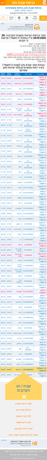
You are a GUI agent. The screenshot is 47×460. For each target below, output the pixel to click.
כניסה (3, 3)
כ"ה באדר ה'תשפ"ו (42, 229)
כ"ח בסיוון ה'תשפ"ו (42, 312)
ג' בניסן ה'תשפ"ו (42, 234)
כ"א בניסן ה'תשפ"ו (42, 255)
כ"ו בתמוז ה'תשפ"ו (42, 333)
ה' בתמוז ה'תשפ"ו (42, 317)
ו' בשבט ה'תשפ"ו (42, 192)
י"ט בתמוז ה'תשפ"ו (42, 328)
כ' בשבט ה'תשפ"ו (42, 203)
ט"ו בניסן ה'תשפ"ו (42, 244)
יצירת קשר (9, 451)
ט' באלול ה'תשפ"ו (42, 364)
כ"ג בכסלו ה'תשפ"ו (42, 161)
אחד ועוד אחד (14, 455)
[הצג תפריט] (44, 2)
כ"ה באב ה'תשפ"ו (42, 354)
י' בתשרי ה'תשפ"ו (42, 94)
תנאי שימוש (32, 451)
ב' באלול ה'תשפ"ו (42, 359)
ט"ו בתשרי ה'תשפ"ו (42, 104)
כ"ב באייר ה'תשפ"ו (42, 281)
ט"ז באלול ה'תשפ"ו (41, 369)
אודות (41, 451)
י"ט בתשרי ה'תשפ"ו (42, 109)
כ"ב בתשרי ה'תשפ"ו (41, 114)
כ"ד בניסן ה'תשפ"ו (42, 260)
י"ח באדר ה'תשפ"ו (42, 224)
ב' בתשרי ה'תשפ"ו (42, 83)
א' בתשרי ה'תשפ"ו (42, 78)
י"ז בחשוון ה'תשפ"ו (42, 135)
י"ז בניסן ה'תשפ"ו (42, 250)
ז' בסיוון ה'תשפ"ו (42, 296)
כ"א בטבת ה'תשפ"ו (42, 182)
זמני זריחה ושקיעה (23, 428)
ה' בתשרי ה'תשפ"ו (42, 88)
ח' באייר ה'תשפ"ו (42, 270)
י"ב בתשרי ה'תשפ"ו (42, 99)
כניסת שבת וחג (23, 410)
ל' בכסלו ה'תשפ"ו (42, 166)
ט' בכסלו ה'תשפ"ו (42, 151)
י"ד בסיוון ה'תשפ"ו (42, 302)
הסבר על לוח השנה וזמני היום (23, 435)
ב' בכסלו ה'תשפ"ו (42, 146)
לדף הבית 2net (23, 416)
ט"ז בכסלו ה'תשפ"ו (42, 156)
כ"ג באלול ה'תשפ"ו (42, 374)
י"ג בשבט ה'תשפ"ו (42, 198)
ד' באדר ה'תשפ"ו (42, 213)
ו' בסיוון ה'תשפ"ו (42, 291)
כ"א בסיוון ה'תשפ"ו (42, 307)
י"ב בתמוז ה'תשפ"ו (42, 322)
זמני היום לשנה (23, 422)
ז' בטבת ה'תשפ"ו (42, 172)
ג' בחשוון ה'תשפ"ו (42, 125)
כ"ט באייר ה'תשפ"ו (42, 286)
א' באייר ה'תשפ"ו (42, 265)
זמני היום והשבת (23, 403)
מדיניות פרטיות (20, 451)
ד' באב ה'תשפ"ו (42, 338)
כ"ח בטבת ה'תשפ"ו (42, 187)
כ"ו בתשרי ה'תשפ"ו (42, 120)
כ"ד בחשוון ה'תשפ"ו (42, 140)
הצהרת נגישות (32, 455)
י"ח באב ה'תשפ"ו (42, 348)
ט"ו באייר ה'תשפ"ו (42, 276)
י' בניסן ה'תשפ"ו (42, 239)
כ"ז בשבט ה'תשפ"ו (42, 208)
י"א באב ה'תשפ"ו (42, 343)
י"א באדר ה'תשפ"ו (42, 218)
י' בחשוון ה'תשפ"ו (42, 130)
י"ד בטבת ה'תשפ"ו (42, 177)
